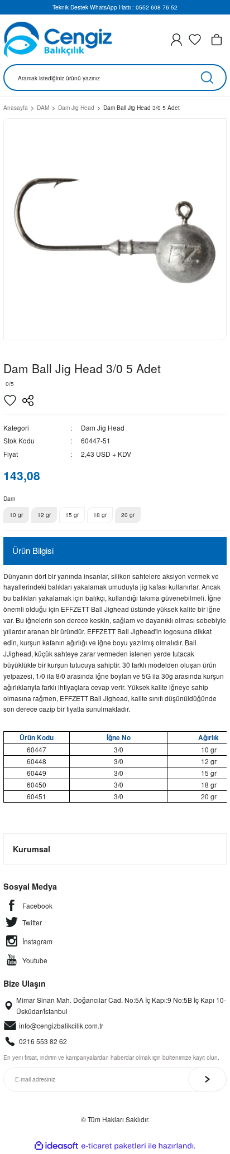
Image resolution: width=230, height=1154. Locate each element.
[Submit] (207, 1079)
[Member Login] (176, 39)
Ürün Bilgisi (33, 550)
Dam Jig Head (102, 427)
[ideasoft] (56, 1146)
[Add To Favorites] (10, 400)
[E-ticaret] (113, 1146)
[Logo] (57, 39)
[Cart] (217, 40)
